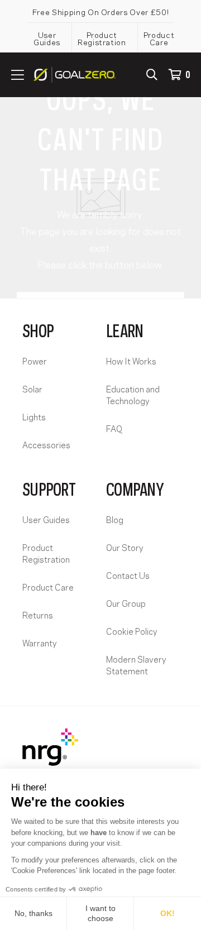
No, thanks (33, 913)
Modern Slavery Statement (136, 665)
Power (34, 360)
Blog (114, 519)
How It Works (131, 360)
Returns (37, 614)
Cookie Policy (131, 631)
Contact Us (128, 575)
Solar (32, 388)
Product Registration (102, 38)
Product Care (159, 38)
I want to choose (100, 913)
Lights (34, 416)
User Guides (47, 38)
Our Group (126, 603)
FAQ (114, 428)
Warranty (39, 642)
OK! (167, 913)
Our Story (124, 547)
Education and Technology (133, 394)
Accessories (46, 444)
